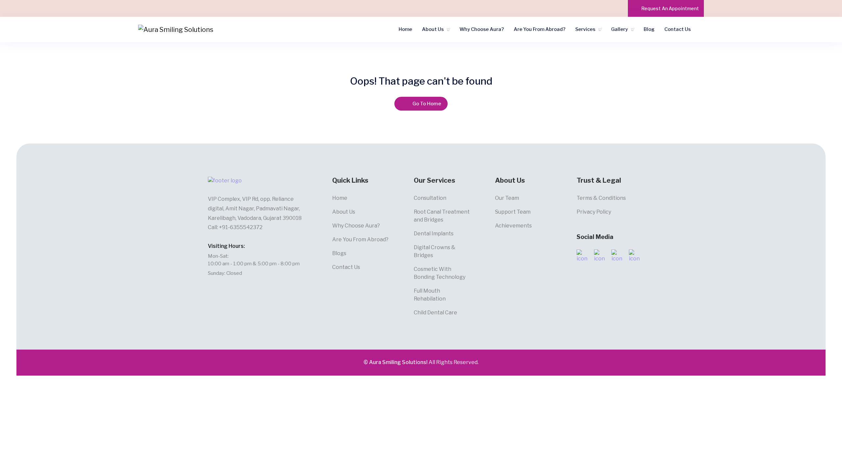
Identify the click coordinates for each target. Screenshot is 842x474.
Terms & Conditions (601, 198)
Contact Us (677, 29)
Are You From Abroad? (539, 29)
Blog (649, 29)
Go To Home (426, 104)
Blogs (339, 253)
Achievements (513, 226)
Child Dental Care (435, 312)
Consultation (430, 198)
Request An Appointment (670, 8)
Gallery (619, 29)
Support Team (513, 212)
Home (405, 29)
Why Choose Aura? (481, 29)
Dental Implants (434, 233)
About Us (433, 29)
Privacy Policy (594, 212)
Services (585, 29)
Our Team (507, 198)
